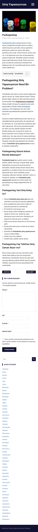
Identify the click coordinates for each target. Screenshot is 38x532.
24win (4, 372)
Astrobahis (5, 519)
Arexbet (4, 439)
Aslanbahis (6, 504)
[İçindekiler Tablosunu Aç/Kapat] (26, 73)
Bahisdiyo (5, 387)
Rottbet (4, 452)
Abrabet (4, 406)
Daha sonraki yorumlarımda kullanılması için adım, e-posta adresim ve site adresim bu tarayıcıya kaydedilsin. (19, 341)
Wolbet (4, 464)
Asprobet (5, 510)
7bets (4, 384)
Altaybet (5, 430)
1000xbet (5, 369)
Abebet (4, 400)
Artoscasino (6, 482)
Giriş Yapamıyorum (14, 4)
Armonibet (5, 495)
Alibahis (4, 421)
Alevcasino (5, 415)
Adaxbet (5, 412)
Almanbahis (6, 427)
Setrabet (5, 458)
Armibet (4, 479)
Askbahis (5, 498)
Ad (3, 315)
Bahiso (4, 390)
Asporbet (5, 516)
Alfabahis (5, 418)
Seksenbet (5, 461)
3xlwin (4, 378)
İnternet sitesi (6, 331)
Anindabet (5, 443)
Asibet (4, 491)
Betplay (7, 272)
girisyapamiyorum (18, 38)
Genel (27, 38)
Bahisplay (5, 397)
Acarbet (4, 409)
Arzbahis (5, 488)
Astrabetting (6, 513)
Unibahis (5, 467)
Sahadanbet (6, 455)
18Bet (4, 403)
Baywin (4, 375)
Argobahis (5, 476)
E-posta (5, 323)
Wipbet (4, 470)
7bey (3, 381)
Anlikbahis (5, 436)
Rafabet (4, 446)
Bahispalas (6, 393)
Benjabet (30, 272)
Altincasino (6, 433)
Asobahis (5, 501)
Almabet (5, 424)
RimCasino (5, 449)
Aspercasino (6, 507)
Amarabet (5, 473)
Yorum (5, 290)
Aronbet (4, 485)
